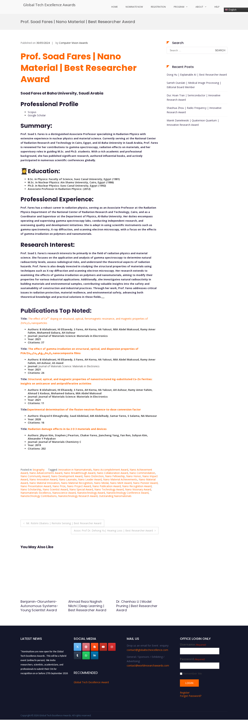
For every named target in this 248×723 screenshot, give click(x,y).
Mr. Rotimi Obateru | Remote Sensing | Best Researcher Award (63, 523)
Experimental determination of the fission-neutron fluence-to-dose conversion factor (84, 409)
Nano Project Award (79, 486)
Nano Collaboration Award (112, 473)
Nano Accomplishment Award (110, 469)
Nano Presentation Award (36, 486)
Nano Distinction (94, 476)
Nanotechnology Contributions (39, 496)
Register (185, 692)
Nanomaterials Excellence (36, 492)
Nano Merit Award (121, 483)
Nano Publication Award (106, 486)
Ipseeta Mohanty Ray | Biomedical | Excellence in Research (41, 605)
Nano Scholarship (31, 489)
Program (179, 6)
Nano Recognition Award (137, 486)
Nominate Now (134, 6)
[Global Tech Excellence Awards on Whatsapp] (86, 655)
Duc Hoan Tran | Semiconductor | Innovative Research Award (193, 97)
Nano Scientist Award (55, 489)
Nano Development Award (66, 476)
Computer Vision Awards (73, 43)
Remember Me (192, 673)
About (199, 6)
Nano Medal (101, 483)
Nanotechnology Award (91, 492)
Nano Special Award (81, 489)
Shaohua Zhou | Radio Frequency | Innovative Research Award (194, 110)
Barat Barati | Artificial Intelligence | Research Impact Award (86, 605)
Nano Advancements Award (45, 473)
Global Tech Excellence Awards (49, 4)
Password (192, 659)
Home (114, 6)
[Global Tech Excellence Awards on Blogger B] (94, 647)
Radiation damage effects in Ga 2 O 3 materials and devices (67, 429)
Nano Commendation (142, 473)
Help (216, 6)
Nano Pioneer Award (145, 483)
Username (193, 645)
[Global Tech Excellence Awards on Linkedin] (94, 655)
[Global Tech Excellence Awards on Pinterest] (86, 647)
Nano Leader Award (90, 479)
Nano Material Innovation (44, 483)
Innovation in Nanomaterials (75, 469)
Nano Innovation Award (43, 479)
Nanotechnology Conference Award (127, 492)
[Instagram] (112, 647)
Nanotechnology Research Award (77, 496)
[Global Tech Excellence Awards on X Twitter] (77, 647)
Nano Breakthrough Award (79, 473)
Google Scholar (37, 115)
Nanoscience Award (64, 492)
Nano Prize (59, 486)
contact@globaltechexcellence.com (147, 650)
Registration (158, 6)
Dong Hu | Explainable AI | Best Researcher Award (197, 74)
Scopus (32, 112)
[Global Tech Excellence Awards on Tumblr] (77, 655)
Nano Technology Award (109, 489)
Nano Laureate (68, 479)
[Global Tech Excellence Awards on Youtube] (103, 647)
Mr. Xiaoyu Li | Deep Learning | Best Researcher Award (131, 605)
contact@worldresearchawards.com (148, 665)
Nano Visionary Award (138, 489)
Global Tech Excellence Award (91, 682)
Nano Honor (133, 476)
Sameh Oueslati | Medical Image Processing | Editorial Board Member (194, 85)
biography (38, 469)
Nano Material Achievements (120, 479)
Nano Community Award (35, 476)
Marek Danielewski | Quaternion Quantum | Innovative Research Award (193, 122)
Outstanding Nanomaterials (115, 496)
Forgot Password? (190, 696)
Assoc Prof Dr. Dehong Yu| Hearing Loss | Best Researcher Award (113, 530)
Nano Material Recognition (77, 483)
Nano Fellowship (115, 476)
